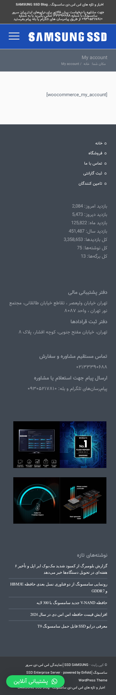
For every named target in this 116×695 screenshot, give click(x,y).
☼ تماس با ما (95, 163)
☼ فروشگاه (97, 153)
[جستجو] (30, 36)
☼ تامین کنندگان (93, 183)
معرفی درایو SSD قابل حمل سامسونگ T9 (72, 626)
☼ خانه (101, 143)
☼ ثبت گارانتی (95, 173)
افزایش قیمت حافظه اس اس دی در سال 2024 (68, 614)
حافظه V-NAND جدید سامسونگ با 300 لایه (72, 602)
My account (94, 58)
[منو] (16, 36)
